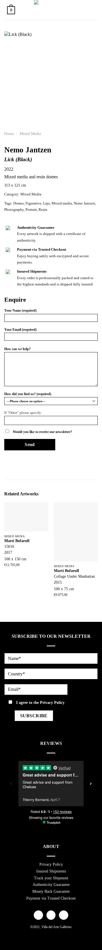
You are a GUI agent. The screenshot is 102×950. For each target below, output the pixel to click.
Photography (14, 210)
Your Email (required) (20, 329)
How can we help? (17, 349)
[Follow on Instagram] (51, 915)
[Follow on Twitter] (63, 915)
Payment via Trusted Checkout (51, 898)
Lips (46, 203)
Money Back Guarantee (51, 891)
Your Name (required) (20, 310)
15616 (9, 546)
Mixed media (62, 203)
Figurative (33, 203)
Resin (43, 210)
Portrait (31, 210)
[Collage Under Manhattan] (76, 531)
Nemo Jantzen (84, 203)
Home (9, 134)
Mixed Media (30, 134)
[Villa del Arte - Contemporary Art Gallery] (51, 10)
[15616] (26, 517)
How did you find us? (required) (27, 394)
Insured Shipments (51, 871)
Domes (18, 203)
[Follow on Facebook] (38, 915)
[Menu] (91, 10)
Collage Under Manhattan (74, 576)
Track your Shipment (51, 878)
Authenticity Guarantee (51, 884)
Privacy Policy (52, 702)
